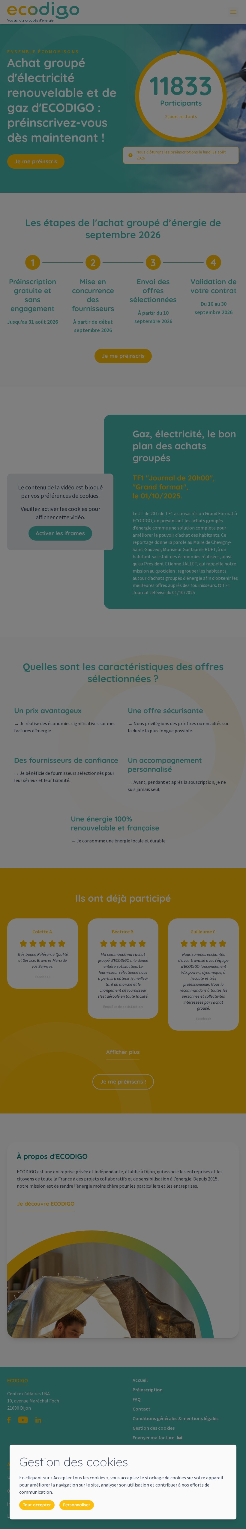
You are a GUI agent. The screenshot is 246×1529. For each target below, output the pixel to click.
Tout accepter (37, 1504)
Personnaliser (76, 1504)
